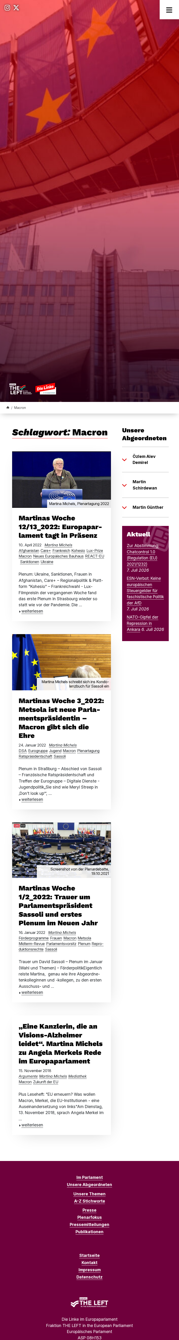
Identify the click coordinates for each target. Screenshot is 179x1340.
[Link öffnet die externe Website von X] (16, 8)
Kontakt (89, 1262)
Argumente (28, 1076)
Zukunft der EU (45, 1081)
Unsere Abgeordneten (89, 1184)
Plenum (84, 943)
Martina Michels (58, 545)
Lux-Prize (94, 550)
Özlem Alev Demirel (144, 459)
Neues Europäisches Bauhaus (58, 556)
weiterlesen (32, 611)
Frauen (56, 938)
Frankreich (61, 550)
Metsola (84, 938)
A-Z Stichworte (89, 1201)
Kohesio (78, 550)
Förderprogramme (34, 938)
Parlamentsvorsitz (61, 943)
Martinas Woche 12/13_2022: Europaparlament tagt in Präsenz (60, 526)
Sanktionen (29, 561)
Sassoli (60, 756)
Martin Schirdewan (145, 484)
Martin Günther (148, 507)
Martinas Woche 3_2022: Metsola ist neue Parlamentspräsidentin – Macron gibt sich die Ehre (61, 718)
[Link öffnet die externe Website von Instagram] (7, 8)
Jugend (55, 750)
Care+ (46, 550)
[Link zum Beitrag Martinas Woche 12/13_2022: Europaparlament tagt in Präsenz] (61, 479)
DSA (23, 750)
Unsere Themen (89, 1193)
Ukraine (47, 561)
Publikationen (89, 1231)
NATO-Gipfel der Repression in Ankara (142, 623)
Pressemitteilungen (89, 1224)
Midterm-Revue (32, 943)
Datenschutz (89, 1277)
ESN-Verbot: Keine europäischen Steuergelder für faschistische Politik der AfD (145, 590)
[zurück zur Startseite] (33, 389)
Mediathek (77, 1076)
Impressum (90, 1269)
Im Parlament (89, 1177)
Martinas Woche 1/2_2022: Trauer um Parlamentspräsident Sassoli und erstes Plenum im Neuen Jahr (58, 905)
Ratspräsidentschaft (35, 756)
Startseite (89, 1255)
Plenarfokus (89, 1217)
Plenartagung (88, 750)
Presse (89, 1210)
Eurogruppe (38, 750)
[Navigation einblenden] (169, 10)
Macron (25, 556)
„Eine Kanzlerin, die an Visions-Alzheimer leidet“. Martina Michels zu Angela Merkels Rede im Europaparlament (61, 1043)
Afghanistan (29, 550)
